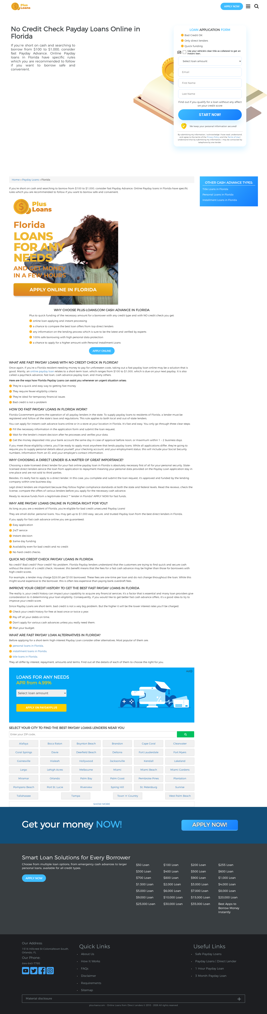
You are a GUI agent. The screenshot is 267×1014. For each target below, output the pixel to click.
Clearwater (180, 743)
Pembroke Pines (149, 778)
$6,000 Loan (172, 891)
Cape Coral (148, 743)
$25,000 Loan (145, 904)
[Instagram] (50, 970)
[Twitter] (33, 970)
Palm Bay (86, 778)
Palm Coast (117, 778)
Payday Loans (30, 179)
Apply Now (34, 878)
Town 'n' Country (127, 795)
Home (16, 179)
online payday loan (42, 371)
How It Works (90, 961)
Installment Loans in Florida (220, 200)
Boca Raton (55, 743)
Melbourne (86, 769)
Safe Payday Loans (208, 954)
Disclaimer (88, 976)
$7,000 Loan (199, 891)
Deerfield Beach (86, 752)
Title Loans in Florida (215, 189)
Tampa (75, 795)
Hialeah (55, 761)
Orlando (55, 778)
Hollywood (86, 761)
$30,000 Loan (173, 904)
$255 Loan (225, 865)
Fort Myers (179, 752)
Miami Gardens (179, 769)
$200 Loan (198, 865)
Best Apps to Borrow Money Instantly (228, 908)
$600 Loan (225, 871)
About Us (87, 954)
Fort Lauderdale (148, 752)
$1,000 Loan (227, 878)
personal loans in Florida (28, 645)
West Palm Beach (180, 795)
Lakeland (179, 761)
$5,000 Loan (144, 891)
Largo (23, 769)
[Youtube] (25, 970)
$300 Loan (143, 871)
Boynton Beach (86, 743)
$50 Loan (142, 865)
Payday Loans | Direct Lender (215, 961)
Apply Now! (209, 824)
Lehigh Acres (55, 769)
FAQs (84, 968)
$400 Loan (171, 871)
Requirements (91, 983)
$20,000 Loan (228, 897)
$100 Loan (171, 865)
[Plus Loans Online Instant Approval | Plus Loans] (22, 6)
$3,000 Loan (199, 884)
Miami (117, 769)
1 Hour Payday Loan (209, 968)
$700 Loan (143, 878)
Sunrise (179, 787)
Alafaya (23, 743)
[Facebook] (42, 970)
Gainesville (23, 761)
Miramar (23, 778)
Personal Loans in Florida (218, 194)
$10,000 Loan (173, 897)
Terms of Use (233, 137)
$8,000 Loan (227, 891)
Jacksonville (117, 761)
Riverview (86, 787)
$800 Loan (171, 878)
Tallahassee (24, 795)
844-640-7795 (31, 963)
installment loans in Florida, (30, 651)
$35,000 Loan (200, 904)
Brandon (117, 743)
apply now (231, 6)
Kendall (148, 761)
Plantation (179, 778)
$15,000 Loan (200, 897)
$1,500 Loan (144, 884)
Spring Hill (117, 787)
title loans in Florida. (25, 656)
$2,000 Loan (172, 884)
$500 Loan (198, 871)
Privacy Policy (213, 137)
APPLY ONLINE (102, 350)
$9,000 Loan (144, 897)
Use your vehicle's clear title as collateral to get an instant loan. (214, 52)
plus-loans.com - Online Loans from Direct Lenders (116, 1005)
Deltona (117, 752)
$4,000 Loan (227, 884)
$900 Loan (198, 878)
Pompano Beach (23, 787)
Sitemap (87, 990)
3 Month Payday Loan (210, 976)
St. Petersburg (148, 787)
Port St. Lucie (55, 787)
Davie (54, 752)
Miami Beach (148, 769)
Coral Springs (23, 752)
